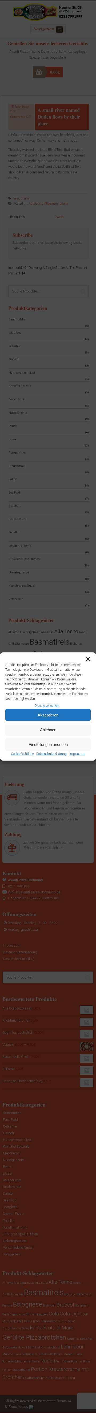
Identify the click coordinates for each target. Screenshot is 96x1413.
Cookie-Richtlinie (22, 754)
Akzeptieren (48, 715)
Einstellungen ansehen (48, 744)
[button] (88, 659)
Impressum (77, 754)
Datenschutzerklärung (51, 754)
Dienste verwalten (47, 706)
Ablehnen (48, 729)
